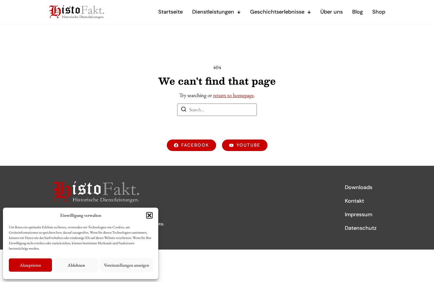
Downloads (358, 187)
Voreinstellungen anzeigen (126, 265)
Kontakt (354, 200)
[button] (149, 215)
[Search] (183, 110)
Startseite (170, 11)
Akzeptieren (30, 265)
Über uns (331, 11)
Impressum (358, 214)
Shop (378, 11)
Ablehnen (76, 265)
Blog (357, 11)
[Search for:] (217, 110)
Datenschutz (360, 228)
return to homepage (233, 95)
